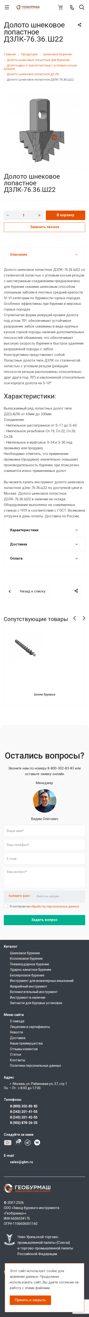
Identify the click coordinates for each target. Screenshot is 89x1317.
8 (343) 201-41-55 (23, 1112)
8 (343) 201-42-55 (23, 1117)
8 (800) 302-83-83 (23, 1106)
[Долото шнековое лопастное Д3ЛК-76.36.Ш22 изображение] (44, 130)
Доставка (17, 1038)
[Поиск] (81, 7)
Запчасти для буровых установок (36, 1003)
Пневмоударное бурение (29, 964)
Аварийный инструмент (28, 986)
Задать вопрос (44, 920)
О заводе (17, 1021)
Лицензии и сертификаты (30, 1027)
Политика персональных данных (35, 1065)
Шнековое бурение (25, 953)
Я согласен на (44, 906)
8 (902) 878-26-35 (23, 1123)
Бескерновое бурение (27, 975)
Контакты (17, 1060)
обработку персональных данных (54, 906)
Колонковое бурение (26, 958)
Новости (16, 1032)
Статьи (15, 1054)
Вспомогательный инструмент (34, 992)
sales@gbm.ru (21, 1162)
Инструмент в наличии (27, 997)
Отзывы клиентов (24, 1049)
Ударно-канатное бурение (30, 970)
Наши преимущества (26, 1043)
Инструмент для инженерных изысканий (42, 981)
